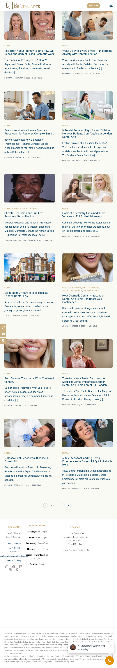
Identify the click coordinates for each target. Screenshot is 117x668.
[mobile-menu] (109, 5)
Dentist (15, 208)
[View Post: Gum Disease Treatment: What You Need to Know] (29, 353)
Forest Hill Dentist (28, 636)
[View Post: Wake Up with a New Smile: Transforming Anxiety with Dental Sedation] (87, 25)
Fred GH (66, 161)
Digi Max (8, 78)
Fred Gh (66, 236)
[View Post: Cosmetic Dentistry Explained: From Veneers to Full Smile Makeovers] (87, 188)
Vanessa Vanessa (12, 240)
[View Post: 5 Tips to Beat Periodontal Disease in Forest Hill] (29, 433)
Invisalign (94, 288)
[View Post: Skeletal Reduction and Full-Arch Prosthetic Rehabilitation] (29, 188)
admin (7, 316)
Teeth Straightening (72, 291)
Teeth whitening (91, 291)
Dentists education (29, 208)
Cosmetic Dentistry (71, 288)
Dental (7, 46)
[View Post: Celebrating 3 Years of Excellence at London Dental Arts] (29, 267)
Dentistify (66, 651)
